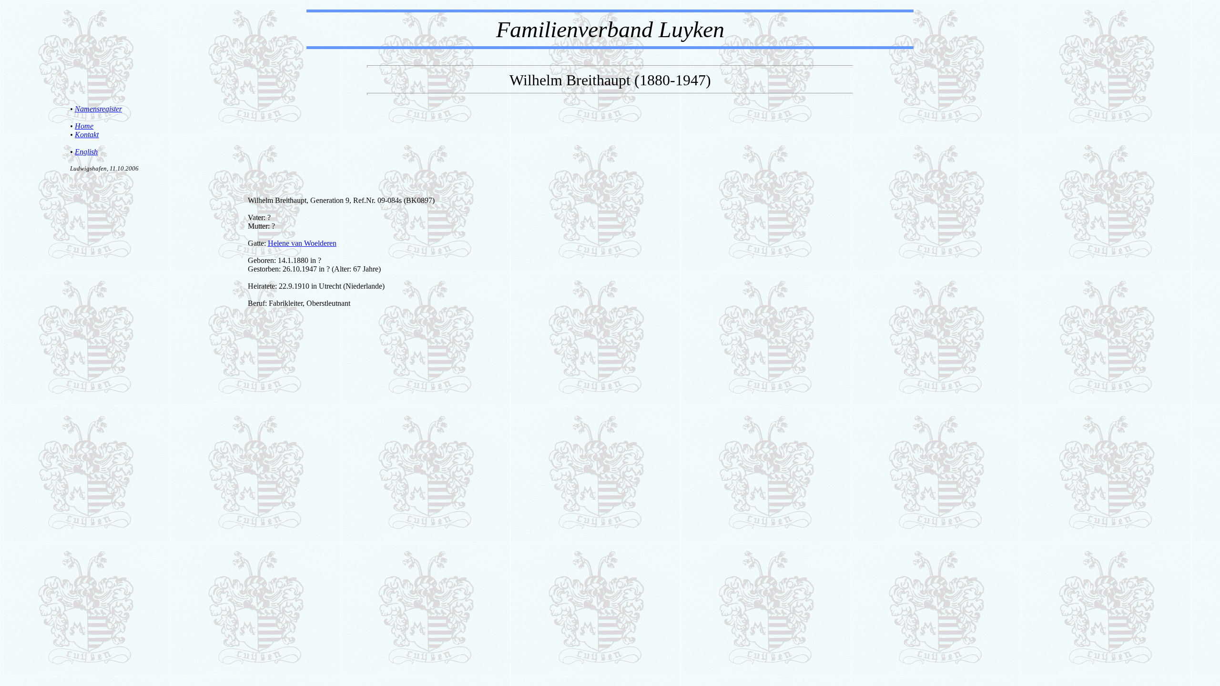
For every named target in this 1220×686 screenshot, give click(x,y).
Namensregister (98, 109)
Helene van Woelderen (302, 243)
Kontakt (87, 135)
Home (84, 126)
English (86, 152)
